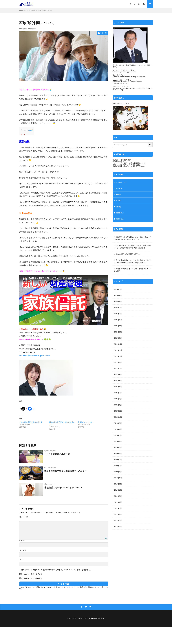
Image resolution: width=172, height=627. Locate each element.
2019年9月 (118, 496)
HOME (23, 10)
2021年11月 (118, 350)
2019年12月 (118, 478)
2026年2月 (118, 308)
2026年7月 (118, 289)
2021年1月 (118, 405)
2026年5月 (118, 301)
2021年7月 (118, 368)
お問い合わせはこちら (121, 103)
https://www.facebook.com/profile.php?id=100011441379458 (127, 82)
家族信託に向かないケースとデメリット (63, 487)
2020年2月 (118, 466)
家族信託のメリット (85, 422)
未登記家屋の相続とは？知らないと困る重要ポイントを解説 (133, 270)
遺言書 (118, 201)
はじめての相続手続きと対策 (93, 618)
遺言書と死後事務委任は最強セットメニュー (65, 470)
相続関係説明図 (118, 162)
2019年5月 (118, 520)
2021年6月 (118, 374)
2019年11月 (118, 484)
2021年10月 (118, 356)
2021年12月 (118, 344)
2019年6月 (118, 514)
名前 (22, 540)
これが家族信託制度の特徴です (30, 422)
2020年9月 (118, 423)
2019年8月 (118, 502)
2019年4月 (118, 526)
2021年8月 (118, 362)
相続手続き (120, 213)
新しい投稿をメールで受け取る (30, 578)
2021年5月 (118, 380)
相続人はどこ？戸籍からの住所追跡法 (127, 165)
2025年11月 (118, 326)
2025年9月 (118, 338)
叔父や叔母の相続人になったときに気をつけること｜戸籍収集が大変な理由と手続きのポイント (133, 261)
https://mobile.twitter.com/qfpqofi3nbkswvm (129, 77)
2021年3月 (118, 393)
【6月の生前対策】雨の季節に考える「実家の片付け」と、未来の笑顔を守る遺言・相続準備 (132, 246)
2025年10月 (118, 332)
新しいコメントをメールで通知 (30, 574)
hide (30, 130)
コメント (23, 517)
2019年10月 (118, 490)
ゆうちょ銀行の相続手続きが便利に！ (128, 254)
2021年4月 (118, 387)
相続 (31, 29)
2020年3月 (118, 460)
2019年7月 (118, 508)
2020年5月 (118, 447)
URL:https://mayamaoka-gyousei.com (34, 355)
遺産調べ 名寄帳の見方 (122, 160)
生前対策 (32, 10)
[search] (150, 144)
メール (22, 550)
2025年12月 (118, 320)
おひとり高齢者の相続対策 (57, 454)
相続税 (118, 207)
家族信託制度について (45, 10)
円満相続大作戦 (121, 182)
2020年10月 (118, 417)
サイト (21, 560)
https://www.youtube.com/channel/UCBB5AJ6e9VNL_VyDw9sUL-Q (133, 89)
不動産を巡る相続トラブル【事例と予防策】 (129, 166)
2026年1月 (118, 314)
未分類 (118, 194)
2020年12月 (118, 411)
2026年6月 (118, 295)
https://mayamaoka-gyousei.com (124, 72)
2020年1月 (118, 472)
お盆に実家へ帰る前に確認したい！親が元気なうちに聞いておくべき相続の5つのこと (133, 238)
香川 (34, 29)
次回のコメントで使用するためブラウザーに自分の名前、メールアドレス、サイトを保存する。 (56, 570)
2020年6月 (118, 441)
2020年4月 (118, 453)
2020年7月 (118, 435)
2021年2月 (118, 399)
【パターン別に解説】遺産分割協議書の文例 (129, 163)
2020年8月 (118, 429)
